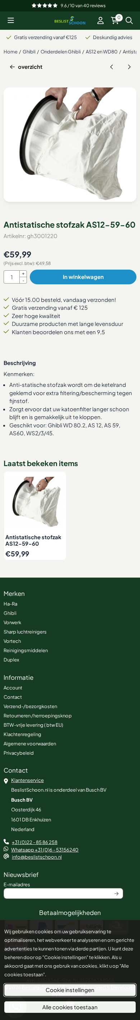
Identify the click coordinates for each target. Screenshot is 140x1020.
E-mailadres (60, 884)
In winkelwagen (83, 276)
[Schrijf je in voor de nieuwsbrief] (116, 893)
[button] (11, 20)
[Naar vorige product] (111, 67)
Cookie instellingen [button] (70, 989)
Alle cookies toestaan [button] (70, 1007)
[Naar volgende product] (129, 67)
